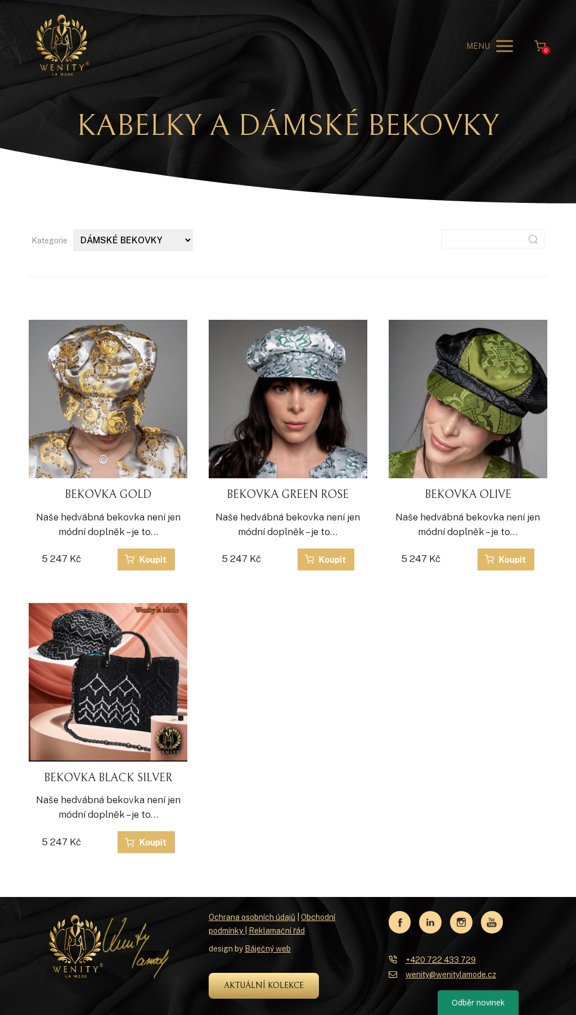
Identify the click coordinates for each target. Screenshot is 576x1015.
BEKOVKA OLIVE (468, 494)
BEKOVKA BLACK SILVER (108, 778)
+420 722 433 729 (441, 959)
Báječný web (268, 948)
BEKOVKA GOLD (108, 494)
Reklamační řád (277, 930)
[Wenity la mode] (62, 45)
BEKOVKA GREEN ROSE (288, 494)
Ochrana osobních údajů (252, 917)
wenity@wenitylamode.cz (451, 974)
